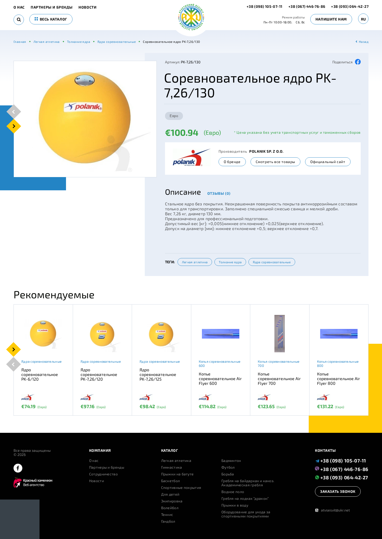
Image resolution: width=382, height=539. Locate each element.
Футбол (228, 467)
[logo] (191, 17)
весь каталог (53, 19)
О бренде (232, 161)
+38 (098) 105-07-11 (265, 6)
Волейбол (170, 508)
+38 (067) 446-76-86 (306, 6)
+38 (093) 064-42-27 (349, 6)
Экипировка (172, 501)
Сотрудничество (103, 474)
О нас (19, 7)
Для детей (170, 494)
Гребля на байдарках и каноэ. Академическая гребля (247, 483)
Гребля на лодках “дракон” (245, 498)
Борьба (227, 474)
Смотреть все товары (275, 161)
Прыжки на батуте (177, 474)
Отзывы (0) (218, 193)
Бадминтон (231, 461)
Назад (363, 41)
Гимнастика (171, 467)
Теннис (167, 515)
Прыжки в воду (234, 505)
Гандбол (168, 521)
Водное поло (232, 492)
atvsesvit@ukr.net (332, 510)
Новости (87, 7)
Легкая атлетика (195, 262)
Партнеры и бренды (52, 7)
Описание (183, 191)
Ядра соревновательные (272, 262)
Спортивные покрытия (181, 488)
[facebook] (18, 468)
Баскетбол (170, 481)
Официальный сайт (327, 161)
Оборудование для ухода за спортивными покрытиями (246, 514)
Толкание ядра (230, 262)
